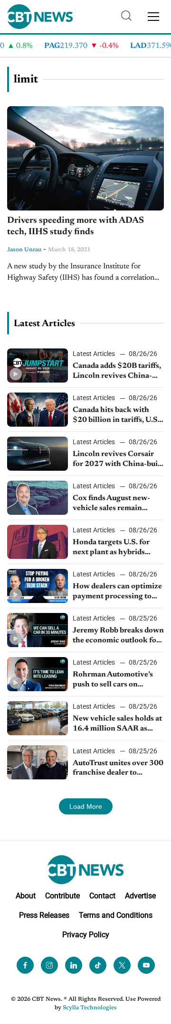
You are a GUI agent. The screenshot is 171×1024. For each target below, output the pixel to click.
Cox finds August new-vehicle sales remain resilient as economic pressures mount (111, 503)
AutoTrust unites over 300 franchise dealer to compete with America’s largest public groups (118, 768)
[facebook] (25, 965)
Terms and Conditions (115, 915)
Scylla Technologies (90, 1008)
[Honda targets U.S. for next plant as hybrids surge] (37, 542)
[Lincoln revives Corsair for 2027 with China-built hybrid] (37, 454)
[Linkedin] (73, 965)
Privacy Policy (85, 934)
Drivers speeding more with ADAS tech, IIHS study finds (75, 226)
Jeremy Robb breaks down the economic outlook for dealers (118, 636)
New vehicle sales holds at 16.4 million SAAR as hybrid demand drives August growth (117, 724)
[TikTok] (97, 965)
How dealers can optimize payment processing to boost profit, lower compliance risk (117, 592)
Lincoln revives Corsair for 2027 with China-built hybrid (118, 459)
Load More (85, 806)
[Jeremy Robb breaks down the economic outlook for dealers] (37, 630)
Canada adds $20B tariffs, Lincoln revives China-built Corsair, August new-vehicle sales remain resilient (117, 371)
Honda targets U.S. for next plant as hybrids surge (111, 548)
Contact (102, 895)
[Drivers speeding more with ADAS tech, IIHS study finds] (85, 158)
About (26, 895)
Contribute (62, 895)
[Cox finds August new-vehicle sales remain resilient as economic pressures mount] (37, 498)
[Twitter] (122, 965)
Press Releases (44, 915)
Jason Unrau (24, 250)
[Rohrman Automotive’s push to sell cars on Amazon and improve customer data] (37, 674)
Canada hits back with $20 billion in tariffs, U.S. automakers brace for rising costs (116, 415)
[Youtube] (146, 965)
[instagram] (49, 965)
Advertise (140, 895)
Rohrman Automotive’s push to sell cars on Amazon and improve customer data (113, 680)
